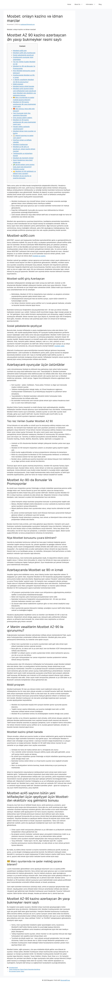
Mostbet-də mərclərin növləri (23, 158)
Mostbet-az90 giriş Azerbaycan (24, 53)
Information (89, 4)
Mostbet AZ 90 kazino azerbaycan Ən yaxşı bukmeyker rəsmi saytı (24, 122)
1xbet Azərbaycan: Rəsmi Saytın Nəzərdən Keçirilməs (24, 969)
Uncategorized (13, 967)
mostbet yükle (59, 346)
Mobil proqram (18, 84)
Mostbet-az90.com (20, 50)
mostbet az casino (38, 256)
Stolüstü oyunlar (18, 169)
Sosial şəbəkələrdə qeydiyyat (23, 55)
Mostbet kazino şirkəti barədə (23, 86)
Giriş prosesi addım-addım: (22, 118)
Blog (100, 4)
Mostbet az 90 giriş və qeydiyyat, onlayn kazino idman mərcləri (24, 149)
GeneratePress (65, 980)
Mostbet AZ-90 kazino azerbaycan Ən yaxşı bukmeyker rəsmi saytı (24, 104)
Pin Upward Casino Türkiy (16, 971)
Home (69, 4)
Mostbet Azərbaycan (20, 144)
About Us (77, 4)
